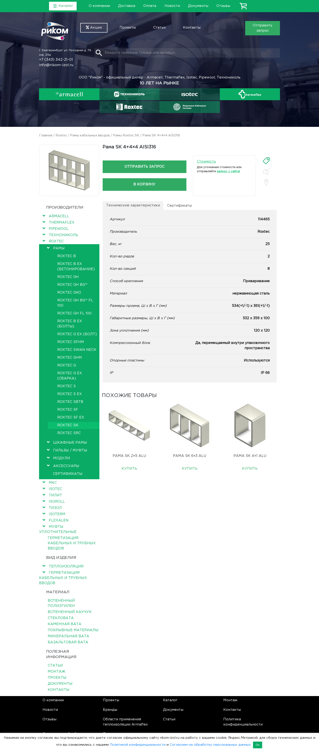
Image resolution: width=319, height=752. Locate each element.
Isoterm (57, 514)
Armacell (59, 216)
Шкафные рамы (70, 442)
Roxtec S (66, 386)
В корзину (144, 184)
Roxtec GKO (69, 292)
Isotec (55, 489)
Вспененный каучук (70, 612)
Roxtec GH (68, 277)
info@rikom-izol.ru (56, 65)
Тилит (55, 495)
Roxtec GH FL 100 (74, 313)
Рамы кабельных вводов (90, 135)
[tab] (266, 160)
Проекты (128, 27)
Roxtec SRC (69, 433)
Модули (61, 458)
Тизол (55, 508)
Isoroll (57, 501)
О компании (99, 6)
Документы (198, 6)
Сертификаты (67, 474)
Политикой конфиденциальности (138, 744)
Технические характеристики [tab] (133, 205)
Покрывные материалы (73, 630)
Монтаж (56, 671)
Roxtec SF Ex (70, 417)
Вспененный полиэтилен (61, 603)
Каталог (170, 700)
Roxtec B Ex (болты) (69, 324)
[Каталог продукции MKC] (189, 107)
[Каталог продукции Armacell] (69, 94)
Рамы (59, 248)
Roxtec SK (67, 425)
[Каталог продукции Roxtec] (129, 107)
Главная (45, 135)
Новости (172, 6)
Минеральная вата (68, 636)
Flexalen (59, 520)
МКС (53, 482)
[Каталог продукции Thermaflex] (250, 94)
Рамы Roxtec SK (126, 135)
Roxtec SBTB (70, 402)
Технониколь (63, 235)
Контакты (192, 27)
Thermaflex (61, 222)
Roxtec (61, 135)
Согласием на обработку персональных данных (210, 744)
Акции (95, 27)
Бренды (110, 709)
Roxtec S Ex (69, 394)
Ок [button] (258, 745)
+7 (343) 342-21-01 (56, 59)
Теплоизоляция (66, 566)
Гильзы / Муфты (70, 450)
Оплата (149, 6)
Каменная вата (64, 624)
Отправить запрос (262, 28)
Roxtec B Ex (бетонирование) (76, 266)
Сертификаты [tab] (179, 205)
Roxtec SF (67, 409)
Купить (129, 468)
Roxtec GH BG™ (72, 284)
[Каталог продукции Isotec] (189, 94)
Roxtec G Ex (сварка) (69, 376)
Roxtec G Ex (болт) (77, 334)
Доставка (126, 6)
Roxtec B (66, 256)
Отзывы (223, 6)
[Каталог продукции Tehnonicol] (129, 94)
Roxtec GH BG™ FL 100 (75, 303)
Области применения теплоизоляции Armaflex (125, 722)
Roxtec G (66, 365)
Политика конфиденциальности (243, 722)
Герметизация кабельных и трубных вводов (72, 543)
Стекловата (61, 618)
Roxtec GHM (69, 357)
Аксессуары (66, 466)
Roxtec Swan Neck (76, 349)
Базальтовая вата (68, 642)
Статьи (159, 27)
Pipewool (59, 229)
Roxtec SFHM (70, 342)
